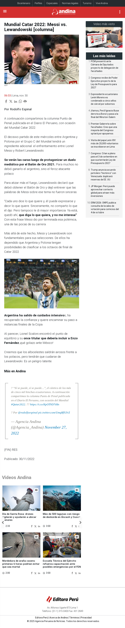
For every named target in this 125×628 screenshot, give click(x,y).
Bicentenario (23, 3)
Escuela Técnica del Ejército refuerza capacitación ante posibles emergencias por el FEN (62, 563)
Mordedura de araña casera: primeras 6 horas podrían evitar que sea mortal (21, 563)
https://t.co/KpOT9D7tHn (44, 404)
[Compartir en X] (36, 526)
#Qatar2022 (18, 404)
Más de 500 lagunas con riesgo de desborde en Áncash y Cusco (61, 515)
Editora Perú (41, 617)
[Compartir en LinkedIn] (39, 526)
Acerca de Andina (58, 617)
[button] (2, 522)
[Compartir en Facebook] (32, 526)
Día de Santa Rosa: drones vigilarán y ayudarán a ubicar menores (19, 517)
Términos (74, 617)
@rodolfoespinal (28, 412)
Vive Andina (102, 3)
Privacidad (86, 617)
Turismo (87, 3)
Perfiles (38, 3)
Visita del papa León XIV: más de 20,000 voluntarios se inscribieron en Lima (104, 143)
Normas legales (70, 3)
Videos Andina (16, 477)
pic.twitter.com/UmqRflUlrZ (54, 412)
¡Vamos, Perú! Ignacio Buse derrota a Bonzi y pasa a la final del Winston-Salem (105, 113)
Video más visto (104, 24)
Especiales (52, 3)
